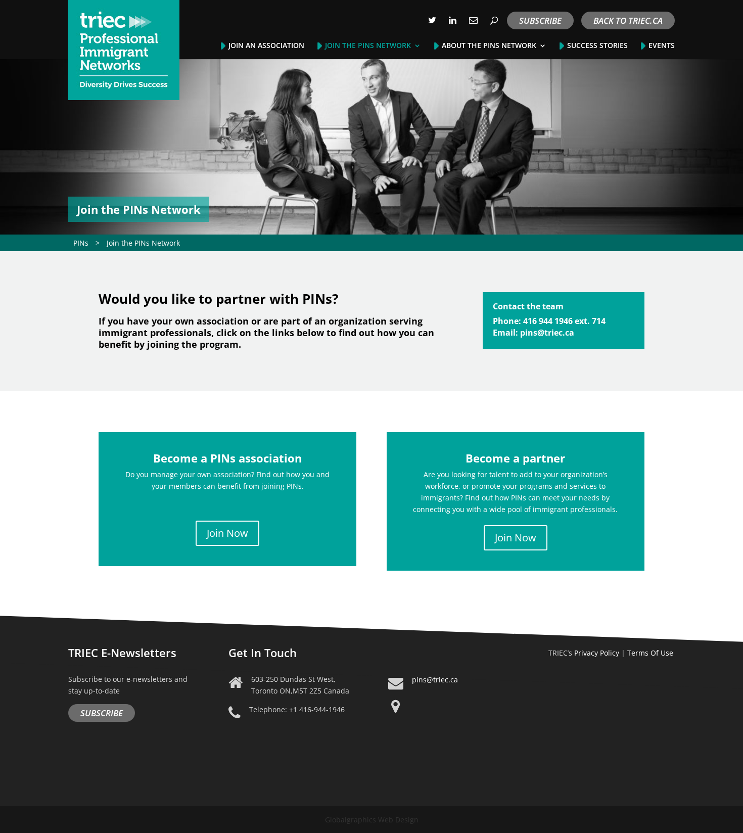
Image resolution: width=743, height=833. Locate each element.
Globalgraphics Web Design (372, 819)
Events (661, 46)
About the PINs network (489, 46)
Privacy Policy (596, 653)
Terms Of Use (650, 653)
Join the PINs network (368, 46)
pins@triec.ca (435, 679)
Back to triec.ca (628, 20)
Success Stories (597, 46)
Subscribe (540, 20)
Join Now (227, 533)
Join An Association (266, 46)
